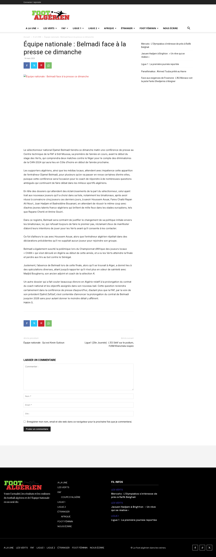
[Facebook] (27, 65)
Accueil (27, 37)
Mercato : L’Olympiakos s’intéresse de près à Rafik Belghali (166, 45)
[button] (188, 28)
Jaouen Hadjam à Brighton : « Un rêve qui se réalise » (163, 55)
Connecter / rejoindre (32, 2)
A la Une (31, 28)
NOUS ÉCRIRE (170, 28)
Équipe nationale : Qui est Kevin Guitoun (44, 342)
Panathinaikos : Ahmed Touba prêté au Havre (163, 71)
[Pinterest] (41, 65)
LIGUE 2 (92, 28)
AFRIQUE (109, 28)
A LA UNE (37, 37)
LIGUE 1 (77, 28)
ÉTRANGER (127, 28)
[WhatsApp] (48, 65)
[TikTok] (202, 547)
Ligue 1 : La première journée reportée (160, 64)
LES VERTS (48, 28)
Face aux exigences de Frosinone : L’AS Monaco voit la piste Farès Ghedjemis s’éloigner (166, 80)
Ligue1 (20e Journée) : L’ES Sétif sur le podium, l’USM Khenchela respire (109, 344)
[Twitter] (34, 65)
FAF (64, 28)
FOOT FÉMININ (148, 28)
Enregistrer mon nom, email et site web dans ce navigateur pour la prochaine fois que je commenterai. (79, 421)
